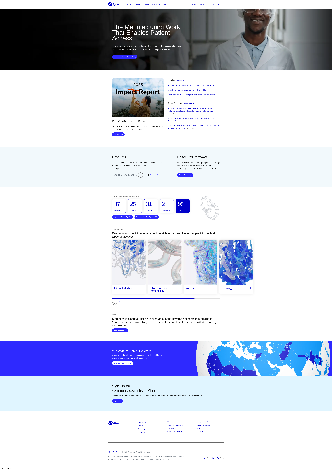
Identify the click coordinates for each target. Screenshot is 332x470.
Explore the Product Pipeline (122, 217)
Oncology (227, 288)
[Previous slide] (114, 303)
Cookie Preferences (6, 468)
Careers (193, 4)
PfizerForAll (170, 422)
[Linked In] (213, 458)
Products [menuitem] (137, 5)
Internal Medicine (124, 288)
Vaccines (191, 288)
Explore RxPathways (186, 175)
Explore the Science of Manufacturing (125, 57)
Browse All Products (156, 175)
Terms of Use (201, 428)
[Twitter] (204, 458)
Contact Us (216, 5)
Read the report (118, 134)
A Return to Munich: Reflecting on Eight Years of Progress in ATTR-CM (192, 85)
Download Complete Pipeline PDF (146, 217)
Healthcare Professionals (175, 425)
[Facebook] (209, 458)
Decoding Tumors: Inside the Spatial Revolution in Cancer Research (191, 95)
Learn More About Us (121, 330)
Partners (141, 432)
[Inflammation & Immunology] (179, 288)
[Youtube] (222, 458)
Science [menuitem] (128, 5)
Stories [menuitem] (146, 5)
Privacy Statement (202, 422)
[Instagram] (217, 458)
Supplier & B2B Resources (175, 431)
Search (209, 5)
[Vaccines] (214, 288)
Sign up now (118, 401)
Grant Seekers (171, 428)
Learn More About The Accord (123, 363)
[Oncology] (250, 288)
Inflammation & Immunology (158, 289)
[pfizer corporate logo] (114, 4)
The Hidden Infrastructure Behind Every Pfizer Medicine (187, 90)
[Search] (140, 175)
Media (140, 426)
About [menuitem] (165, 5)
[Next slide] (121, 303)
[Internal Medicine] (143, 288)
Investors (201, 4)
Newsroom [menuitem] (156, 5)
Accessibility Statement (204, 425)
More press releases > (189, 103)
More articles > (180, 80)
